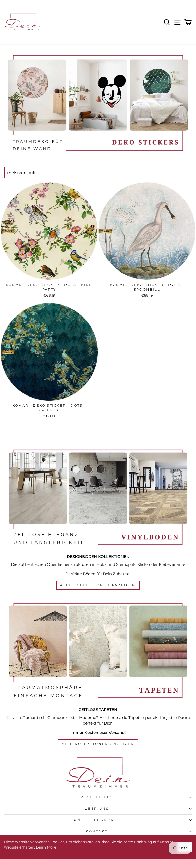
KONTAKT (97, 831)
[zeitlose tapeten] (98, 650)
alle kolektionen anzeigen (98, 744)
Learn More (46, 847)
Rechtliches (97, 797)
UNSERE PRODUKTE (97, 820)
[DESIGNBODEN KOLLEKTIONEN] (98, 497)
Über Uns (97, 808)
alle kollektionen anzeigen (98, 585)
